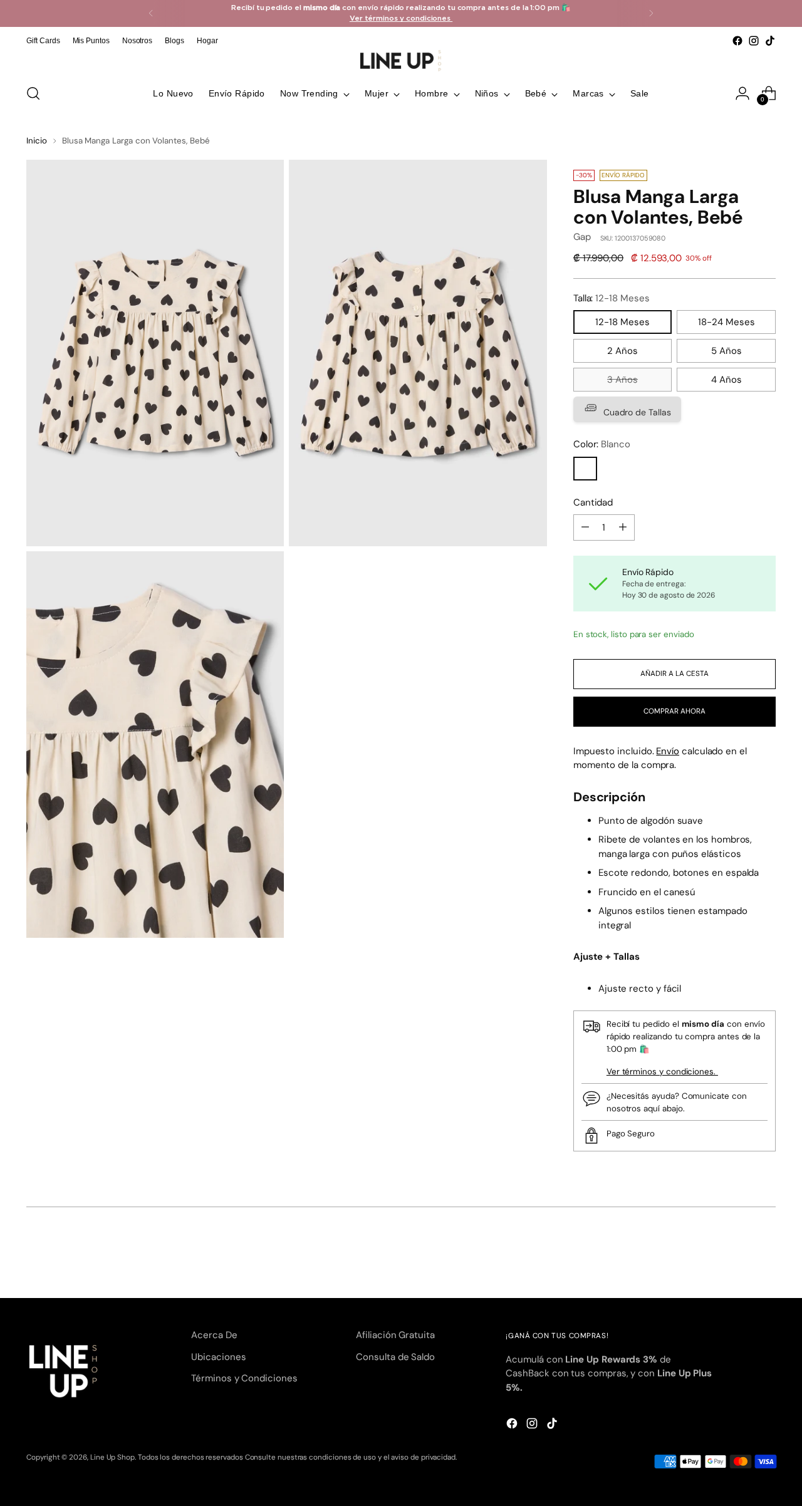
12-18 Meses (622, 322)
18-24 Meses (726, 322)
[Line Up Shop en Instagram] (753, 40)
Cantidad (593, 502)
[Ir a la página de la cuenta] (742, 93)
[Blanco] (585, 468)
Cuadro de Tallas (636, 412)
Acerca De (214, 1335)
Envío (667, 751)
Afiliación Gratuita (395, 1335)
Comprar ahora (674, 711)
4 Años (726, 379)
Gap (582, 237)
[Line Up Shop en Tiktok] (770, 40)
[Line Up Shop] (401, 60)
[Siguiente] (651, 13)
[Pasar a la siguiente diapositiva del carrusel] (765, 1254)
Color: (601, 444)
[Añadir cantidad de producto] (623, 527)
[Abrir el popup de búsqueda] (33, 93)
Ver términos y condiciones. (662, 1071)
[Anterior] (151, 13)
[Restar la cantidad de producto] (585, 527)
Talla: (611, 298)
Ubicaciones (218, 1357)
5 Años (726, 351)
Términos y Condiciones (244, 1378)
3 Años (622, 379)
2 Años (622, 351)
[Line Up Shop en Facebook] (737, 40)
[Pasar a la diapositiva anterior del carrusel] (736, 1255)
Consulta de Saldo (395, 1357)
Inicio (36, 140)
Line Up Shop (112, 1457)
